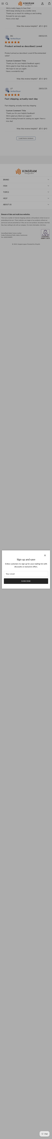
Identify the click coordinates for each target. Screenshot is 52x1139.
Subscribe (26, 581)
